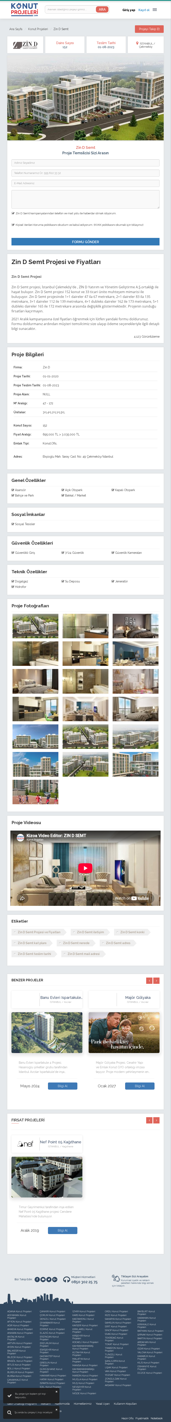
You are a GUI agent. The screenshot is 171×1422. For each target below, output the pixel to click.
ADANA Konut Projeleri (19, 1311)
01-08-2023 (106, 47)
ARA (102, 9)
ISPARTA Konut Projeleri (52, 1383)
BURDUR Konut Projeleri (20, 1372)
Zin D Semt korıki (132, 932)
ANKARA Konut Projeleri (20, 1333)
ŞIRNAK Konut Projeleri (149, 1334)
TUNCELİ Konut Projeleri (113, 1356)
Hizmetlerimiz (83, 1403)
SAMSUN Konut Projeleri (118, 1322)
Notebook (157, 1418)
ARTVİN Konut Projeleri (19, 1343)
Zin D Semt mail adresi (84, 954)
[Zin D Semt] (35, 626)
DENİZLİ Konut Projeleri (53, 1319)
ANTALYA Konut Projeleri (15, 1338)
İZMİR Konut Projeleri (83, 1311)
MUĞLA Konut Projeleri (84, 1379)
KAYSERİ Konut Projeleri (85, 1325)
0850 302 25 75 (84, 1282)
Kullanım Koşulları (125, 1403)
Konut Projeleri (38, 29)
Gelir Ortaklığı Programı (22, 1403)
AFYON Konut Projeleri (19, 1321)
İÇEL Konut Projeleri (50, 1387)
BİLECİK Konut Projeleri (19, 1357)
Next (163, 1046)
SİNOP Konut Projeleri (116, 1330)
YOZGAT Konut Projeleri (117, 1375)
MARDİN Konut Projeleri (85, 1375)
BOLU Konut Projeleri (18, 1368)
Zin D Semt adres (118, 943)
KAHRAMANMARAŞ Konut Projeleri (82, 1347)
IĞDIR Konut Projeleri (148, 1348)
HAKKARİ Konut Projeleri (53, 1375)
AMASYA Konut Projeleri (20, 1329)
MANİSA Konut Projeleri (85, 1365)
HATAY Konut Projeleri (51, 1379)
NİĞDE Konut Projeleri (84, 1393)
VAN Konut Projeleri (115, 1371)
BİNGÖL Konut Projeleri (19, 1361)
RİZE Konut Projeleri (116, 1315)
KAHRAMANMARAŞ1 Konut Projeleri (83, 1370)
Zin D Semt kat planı (32, 943)
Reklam (46, 1403)
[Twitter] (49, 1279)
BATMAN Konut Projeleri (150, 1331)
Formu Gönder (85, 242)
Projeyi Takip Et (149, 29)
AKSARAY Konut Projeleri (118, 1385)
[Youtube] (43, 1279)
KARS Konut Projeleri (83, 1315)
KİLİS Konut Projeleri (148, 1362)
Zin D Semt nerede (76, 943)
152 (65, 47)
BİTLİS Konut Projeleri (19, 1364)
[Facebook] (37, 1279)
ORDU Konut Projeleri (116, 1311)
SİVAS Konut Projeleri (116, 1334)
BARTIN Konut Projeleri (149, 1338)
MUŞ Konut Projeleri (83, 1383)
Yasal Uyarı (103, 1403)
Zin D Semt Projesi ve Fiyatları (39, 932)
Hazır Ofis (127, 1418)
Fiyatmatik (142, 1418)
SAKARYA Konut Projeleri (118, 1319)
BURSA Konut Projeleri (19, 1376)
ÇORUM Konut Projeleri (52, 1315)
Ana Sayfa (15, 29)
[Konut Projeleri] (24, 9)
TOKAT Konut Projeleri (117, 1344)
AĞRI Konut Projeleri (18, 1325)
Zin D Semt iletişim (90, 932)
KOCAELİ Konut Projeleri (85, 1342)
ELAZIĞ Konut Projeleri (52, 1333)
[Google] (54, 1279)
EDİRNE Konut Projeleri (52, 1329)
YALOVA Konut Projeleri (149, 1352)
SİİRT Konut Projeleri (116, 1326)
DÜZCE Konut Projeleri (149, 1373)
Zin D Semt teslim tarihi (34, 954)
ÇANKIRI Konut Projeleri (52, 1311)
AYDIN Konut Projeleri (19, 1347)
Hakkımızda (62, 1403)
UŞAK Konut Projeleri (116, 1367)
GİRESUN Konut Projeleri (48, 1364)
